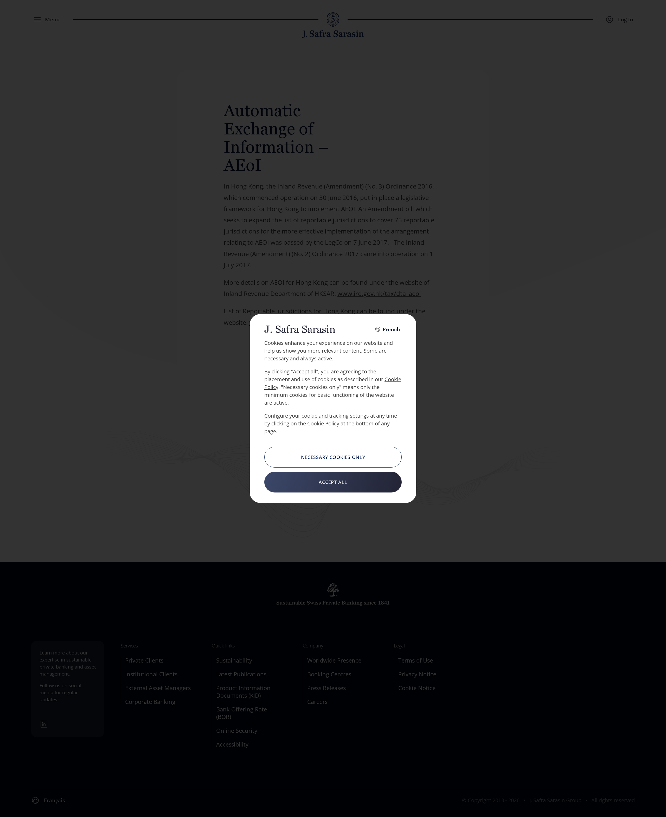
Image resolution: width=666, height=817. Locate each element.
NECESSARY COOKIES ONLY (333, 457)
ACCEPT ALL (333, 482)
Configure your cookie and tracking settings (316, 415)
